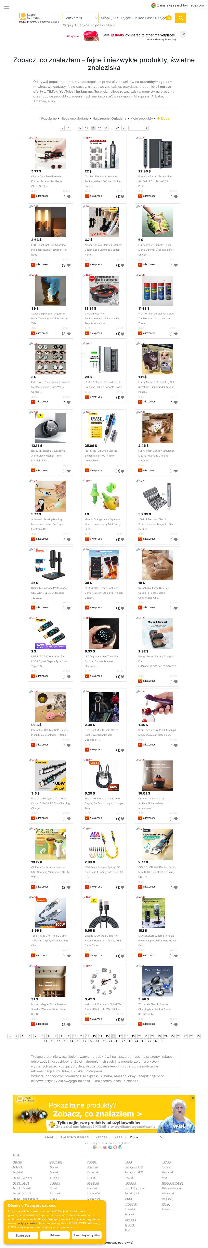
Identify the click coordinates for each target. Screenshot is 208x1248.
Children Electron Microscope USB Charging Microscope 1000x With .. (50, 872)
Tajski (128, 1230)
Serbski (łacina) (133, 1193)
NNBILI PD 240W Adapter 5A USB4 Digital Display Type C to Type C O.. (49, 661)
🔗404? (33, 137)
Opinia (118, 1136)
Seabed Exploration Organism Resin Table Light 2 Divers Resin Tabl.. (49, 318)
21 (146, 1036)
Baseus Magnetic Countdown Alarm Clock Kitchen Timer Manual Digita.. (48, 455)
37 (91, 1041)
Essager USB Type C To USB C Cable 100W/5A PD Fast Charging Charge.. (50, 803)
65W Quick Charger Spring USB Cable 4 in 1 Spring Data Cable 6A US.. (104, 872)
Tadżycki (130, 1225)
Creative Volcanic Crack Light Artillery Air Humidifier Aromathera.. (155, 803)
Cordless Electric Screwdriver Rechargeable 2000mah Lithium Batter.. (103, 181)
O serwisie (101, 1136)
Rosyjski (129, 1177)
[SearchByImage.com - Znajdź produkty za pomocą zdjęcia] (30, 16)
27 (185, 1036)
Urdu (165, 1177)
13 (94, 1036)
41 (117, 1041)
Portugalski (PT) (134, 1172)
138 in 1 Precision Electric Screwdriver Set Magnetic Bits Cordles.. (155, 524)
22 (152, 1036)
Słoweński (130, 1219)
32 (58, 1041)
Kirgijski (91, 1177)
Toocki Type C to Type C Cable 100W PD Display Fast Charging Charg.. (49, 940)
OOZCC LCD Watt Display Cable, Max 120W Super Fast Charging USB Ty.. (157, 872)
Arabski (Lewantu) (23, 1177)
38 (97, 1041)
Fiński (53, 1188)
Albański (17, 1161)
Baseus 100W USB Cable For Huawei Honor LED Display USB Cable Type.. (103, 940)
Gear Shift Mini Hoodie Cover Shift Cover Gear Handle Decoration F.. (101, 734)
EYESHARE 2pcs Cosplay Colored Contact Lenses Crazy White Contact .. (50, 387)
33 (65, 1041)
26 (178, 1036)
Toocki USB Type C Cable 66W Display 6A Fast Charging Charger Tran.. (104, 803)
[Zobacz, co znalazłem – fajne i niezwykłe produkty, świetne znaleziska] (104, 1114)
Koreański (93, 1182)
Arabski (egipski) (22, 1193)
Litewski (92, 1188)
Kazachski (93, 1172)
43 (130, 1041)
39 (104, 1041)
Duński (54, 1172)
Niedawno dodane (75, 118)
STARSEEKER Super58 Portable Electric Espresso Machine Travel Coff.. (157, 940)
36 (84, 1041)
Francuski (55, 1193)
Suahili (128, 1198)
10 (74, 1036)
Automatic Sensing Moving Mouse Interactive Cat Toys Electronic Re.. (47, 524)
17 (99, 128)
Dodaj (165, 118)
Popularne (49, 118)
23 (159, 1036)
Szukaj (49, 1136)
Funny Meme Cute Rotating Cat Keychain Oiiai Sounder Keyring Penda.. (156, 387)
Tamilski (166, 1161)
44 (136, 1041)
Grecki (53, 1198)
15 (86, 128)
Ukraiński (167, 1172)
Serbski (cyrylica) (135, 1188)
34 (71, 1041)
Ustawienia (23, 1235)
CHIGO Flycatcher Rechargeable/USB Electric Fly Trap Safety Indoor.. (102, 318)
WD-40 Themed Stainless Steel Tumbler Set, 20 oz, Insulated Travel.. (156, 318)
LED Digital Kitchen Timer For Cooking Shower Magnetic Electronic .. (101, 661)
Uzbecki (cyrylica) (172, 1182)
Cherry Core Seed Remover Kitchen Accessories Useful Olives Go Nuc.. (46, 181)
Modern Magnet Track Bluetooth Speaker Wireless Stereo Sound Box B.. (49, 1009)
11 (81, 1036)
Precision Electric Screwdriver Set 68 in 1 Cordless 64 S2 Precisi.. (155, 181)
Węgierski (167, 1198)
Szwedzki (130, 1209)
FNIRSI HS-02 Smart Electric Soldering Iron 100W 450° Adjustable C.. (101, 455)
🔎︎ (146, 128)
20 (139, 1036)
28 (191, 1036)
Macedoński (94, 1193)
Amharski (18, 1167)
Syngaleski (131, 1203)
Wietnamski (168, 1193)
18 (106, 128)
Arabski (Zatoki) (22, 1188)
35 (78, 1041)
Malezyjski (93, 1198)
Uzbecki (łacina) (171, 1188)
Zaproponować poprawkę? (115, 1242)
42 (123, 1041)
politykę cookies (27, 1223)
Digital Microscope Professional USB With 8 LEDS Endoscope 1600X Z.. (49, 592)
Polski (128, 1161)
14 (80, 128)
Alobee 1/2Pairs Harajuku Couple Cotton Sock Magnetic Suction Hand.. (103, 249)
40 (110, 1041)
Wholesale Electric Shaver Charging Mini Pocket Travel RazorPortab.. (154, 1009)
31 (52, 1041)
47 (117, 128)
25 (172, 1036)
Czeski (54, 1167)
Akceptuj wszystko (87, 1235)
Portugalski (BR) (134, 1167)
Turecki (166, 1167)
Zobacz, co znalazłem (76, 1136)
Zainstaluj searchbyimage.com (180, 5)
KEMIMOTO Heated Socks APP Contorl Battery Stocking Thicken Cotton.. (104, 592)
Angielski (18, 1172)
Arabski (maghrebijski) (25, 1198)
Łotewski (167, 1209)
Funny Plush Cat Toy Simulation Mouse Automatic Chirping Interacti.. (156, 455)
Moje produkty (141, 118)
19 (133, 1036)
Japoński (92, 1167)
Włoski (166, 1203)
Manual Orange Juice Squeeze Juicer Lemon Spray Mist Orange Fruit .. (103, 524)
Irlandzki (92, 1161)
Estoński (55, 1177)
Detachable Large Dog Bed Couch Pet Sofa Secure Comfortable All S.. (153, 592)
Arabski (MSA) (21, 1182)
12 (87, 1036)
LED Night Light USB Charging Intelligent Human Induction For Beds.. (49, 249)
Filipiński (55, 1182)
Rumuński (130, 1182)
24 (165, 1036)
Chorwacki (56, 1161)
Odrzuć (55, 1235)
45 (143, 1041)
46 (149, 1041)
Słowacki (130, 1214)
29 (198, 1036)
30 (45, 1041)
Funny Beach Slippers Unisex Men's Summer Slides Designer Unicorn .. (155, 249)
